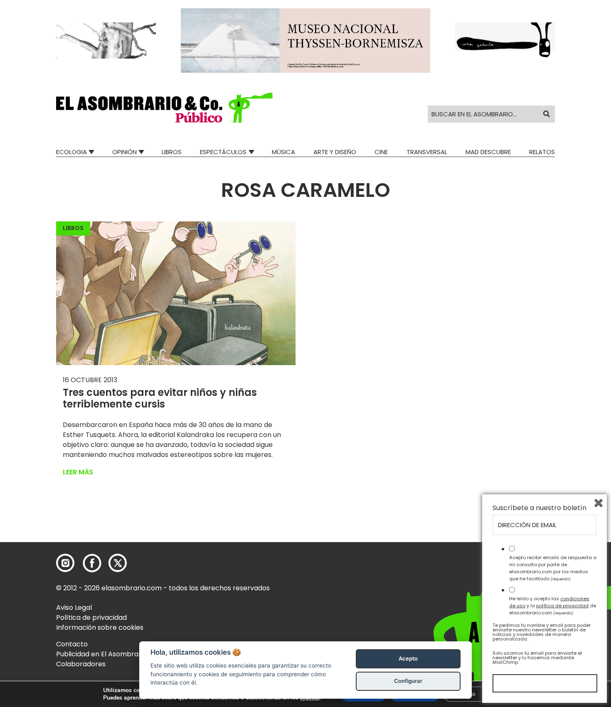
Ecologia (71, 151)
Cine (381, 151)
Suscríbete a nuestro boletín (539, 508)
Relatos (542, 151)
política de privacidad (562, 605)
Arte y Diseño (334, 151)
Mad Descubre (488, 151)
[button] (164, 108)
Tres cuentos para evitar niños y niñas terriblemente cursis (160, 398)
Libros (172, 151)
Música (283, 151)
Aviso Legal (74, 607)
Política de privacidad (91, 617)
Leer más (78, 472)
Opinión (124, 151)
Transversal (427, 151)
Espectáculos (223, 151)
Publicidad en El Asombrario (101, 654)
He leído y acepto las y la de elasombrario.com (552, 605)
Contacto (72, 644)
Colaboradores (81, 664)
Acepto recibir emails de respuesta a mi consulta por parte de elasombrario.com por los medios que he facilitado (552, 568)
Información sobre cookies (99, 627)
